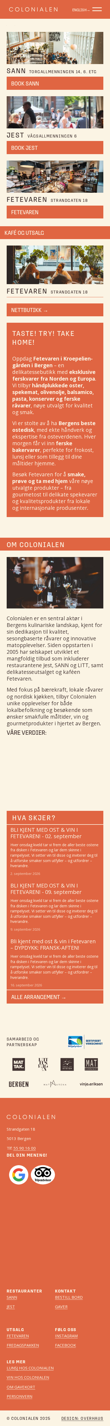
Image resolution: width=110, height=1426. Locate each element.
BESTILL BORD (69, 1297)
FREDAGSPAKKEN (23, 1345)
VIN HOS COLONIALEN (28, 1377)
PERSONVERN (19, 1396)
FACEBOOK (65, 1345)
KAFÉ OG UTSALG (24, 232)
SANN (12, 1297)
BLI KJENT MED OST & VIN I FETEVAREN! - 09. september (46, 889)
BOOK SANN (25, 83)
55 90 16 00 (24, 1148)
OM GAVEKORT (21, 1387)
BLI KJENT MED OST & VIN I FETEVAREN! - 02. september (46, 833)
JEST (11, 1306)
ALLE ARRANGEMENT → (38, 997)
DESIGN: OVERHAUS (82, 1418)
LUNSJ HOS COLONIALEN (30, 1368)
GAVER (61, 1306)
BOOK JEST (24, 147)
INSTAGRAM (66, 1335)
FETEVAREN (24, 212)
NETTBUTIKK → (29, 310)
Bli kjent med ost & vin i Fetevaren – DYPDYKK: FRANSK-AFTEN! (53, 944)
